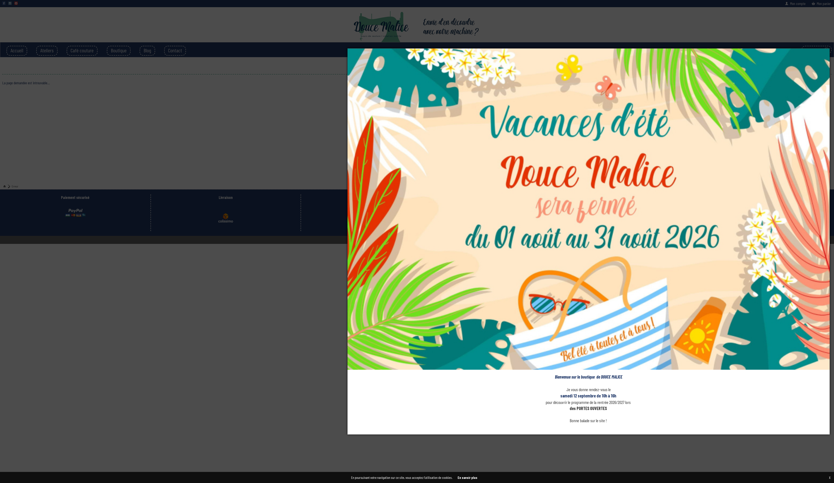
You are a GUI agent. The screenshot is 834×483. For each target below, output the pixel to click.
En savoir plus (467, 477)
